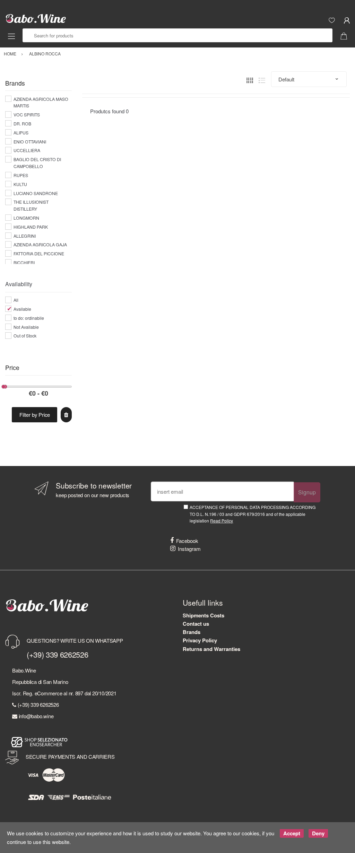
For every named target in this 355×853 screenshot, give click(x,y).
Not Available (26, 327)
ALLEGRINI (25, 236)
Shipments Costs (203, 615)
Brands (191, 632)
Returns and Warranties (211, 649)
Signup (307, 492)
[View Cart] (346, 35)
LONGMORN (26, 218)
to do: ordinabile (29, 318)
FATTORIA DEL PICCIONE (39, 253)
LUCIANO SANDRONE (36, 193)
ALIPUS (21, 132)
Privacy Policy (200, 640)
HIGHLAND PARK (31, 227)
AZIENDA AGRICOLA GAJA (40, 244)
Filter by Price (34, 414)
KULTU (20, 184)
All (16, 300)
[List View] (262, 79)
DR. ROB (22, 123)
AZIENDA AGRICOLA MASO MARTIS (41, 102)
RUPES (21, 175)
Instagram (189, 548)
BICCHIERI (24, 262)
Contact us (196, 623)
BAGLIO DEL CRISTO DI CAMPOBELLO (37, 162)
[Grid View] (250, 79)
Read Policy (221, 521)
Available (22, 309)
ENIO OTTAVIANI (30, 141)
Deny (318, 833)
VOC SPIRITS (27, 114)
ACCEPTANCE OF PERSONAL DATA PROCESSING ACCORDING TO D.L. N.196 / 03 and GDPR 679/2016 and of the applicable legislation (252, 514)
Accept (291, 833)
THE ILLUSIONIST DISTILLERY (31, 205)
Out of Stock (25, 335)
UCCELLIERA (27, 150)
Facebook (187, 540)
